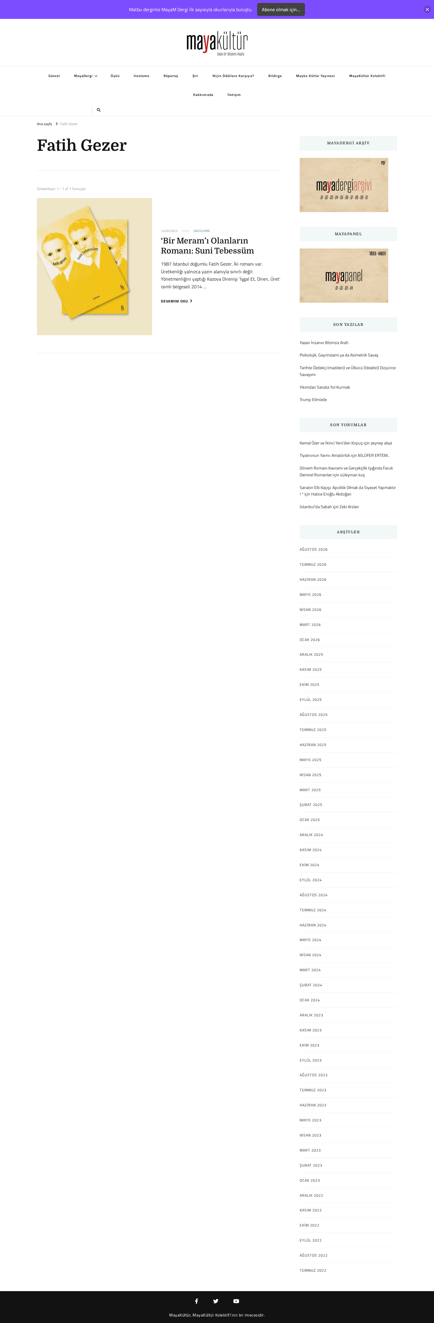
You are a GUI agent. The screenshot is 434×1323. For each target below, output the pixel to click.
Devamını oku (174, 301)
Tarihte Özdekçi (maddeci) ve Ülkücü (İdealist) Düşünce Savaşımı (348, 371)
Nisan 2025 (311, 775)
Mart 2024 (310, 970)
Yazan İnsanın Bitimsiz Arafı (324, 342)
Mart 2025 (310, 790)
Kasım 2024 (311, 850)
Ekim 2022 (309, 1225)
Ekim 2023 (309, 1045)
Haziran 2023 (313, 1105)
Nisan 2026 (311, 610)
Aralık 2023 (311, 1015)
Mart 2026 (310, 625)
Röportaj (171, 76)
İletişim (234, 94)
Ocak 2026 (310, 640)
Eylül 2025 (311, 700)
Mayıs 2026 (311, 595)
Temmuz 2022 (313, 1270)
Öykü (115, 76)
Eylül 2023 (311, 1060)
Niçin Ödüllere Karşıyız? (233, 76)
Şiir (195, 76)
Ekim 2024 (309, 865)
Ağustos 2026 (314, 549)
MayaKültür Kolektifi (367, 76)
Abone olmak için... (281, 9)
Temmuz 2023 (313, 1090)
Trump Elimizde (313, 399)
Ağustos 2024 (314, 895)
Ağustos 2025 (314, 715)
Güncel (54, 76)
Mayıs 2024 (311, 940)
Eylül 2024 (311, 880)
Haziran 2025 (313, 745)
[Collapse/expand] (427, 9)
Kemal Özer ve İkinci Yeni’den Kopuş (331, 443)
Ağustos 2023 (314, 1075)
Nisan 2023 (311, 1135)
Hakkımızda (203, 94)
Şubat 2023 (311, 1165)
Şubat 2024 (311, 985)
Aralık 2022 (311, 1195)
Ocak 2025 (310, 820)
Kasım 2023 (311, 1030)
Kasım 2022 (311, 1210)
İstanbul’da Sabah (316, 507)
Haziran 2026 (313, 580)
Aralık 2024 (311, 835)
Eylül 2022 (311, 1240)
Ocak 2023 (310, 1180)
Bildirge (275, 76)
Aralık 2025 (311, 655)
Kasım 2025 (311, 670)
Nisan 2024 (311, 955)
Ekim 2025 (309, 685)
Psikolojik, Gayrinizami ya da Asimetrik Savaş (339, 355)
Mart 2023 (310, 1150)
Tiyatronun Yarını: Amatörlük (325, 455)
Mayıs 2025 (311, 760)
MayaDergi (83, 76)
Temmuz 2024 (313, 910)
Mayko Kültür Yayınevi (315, 76)
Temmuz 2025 (313, 730)
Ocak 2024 (310, 1000)
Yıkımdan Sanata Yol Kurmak (325, 387)
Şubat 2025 (311, 805)
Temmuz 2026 (313, 565)
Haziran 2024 (313, 925)
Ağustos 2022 (314, 1255)
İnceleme (141, 76)
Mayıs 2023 (311, 1120)
